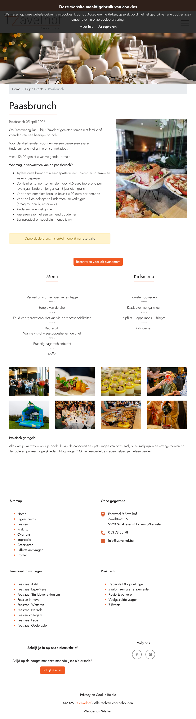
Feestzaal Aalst (27, 584)
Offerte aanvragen (30, 549)
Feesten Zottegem (29, 615)
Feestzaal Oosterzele (32, 625)
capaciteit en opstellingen (91, 446)
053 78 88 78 (118, 532)
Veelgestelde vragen (123, 599)
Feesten (22, 524)
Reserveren (25, 544)
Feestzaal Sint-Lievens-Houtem (38, 594)
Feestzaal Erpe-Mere (31, 589)
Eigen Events (34, 89)
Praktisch (23, 529)
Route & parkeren (121, 594)
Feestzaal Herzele (29, 609)
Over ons (23, 534)
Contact (22, 555)
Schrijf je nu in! (52, 670)
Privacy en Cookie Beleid (98, 694)
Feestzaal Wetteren (30, 604)
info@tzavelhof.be (121, 540)
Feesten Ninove (28, 599)
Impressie (24, 539)
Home (16, 89)
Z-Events (114, 604)
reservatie (88, 238)
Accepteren (107, 26)
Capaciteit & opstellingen (127, 584)
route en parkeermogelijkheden (35, 451)
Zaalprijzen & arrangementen (129, 589)
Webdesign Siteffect (98, 711)
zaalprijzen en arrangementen (159, 446)
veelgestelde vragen (102, 451)
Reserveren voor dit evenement (98, 261)
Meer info (87, 26)
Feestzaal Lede (27, 620)
